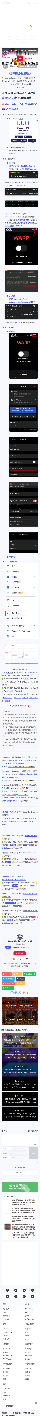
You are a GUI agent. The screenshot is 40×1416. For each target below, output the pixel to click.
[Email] (32, 1290)
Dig (4, 1312)
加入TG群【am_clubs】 (21, 688)
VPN (22, 22)
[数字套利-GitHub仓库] (6, 1404)
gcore (27, 1316)
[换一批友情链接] (8, 1383)
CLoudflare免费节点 (19, 694)
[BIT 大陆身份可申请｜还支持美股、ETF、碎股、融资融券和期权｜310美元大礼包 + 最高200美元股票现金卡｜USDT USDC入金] (7, 1210)
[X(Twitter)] (32, 1296)
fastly (27, 1312)
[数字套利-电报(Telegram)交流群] (23, 1404)
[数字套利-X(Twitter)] (32, 1407)
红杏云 (27, 1376)
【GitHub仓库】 (20, 87)
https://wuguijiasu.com (9, 879)
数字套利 (26, 966)
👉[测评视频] (30, 766)
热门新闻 (6, 1309)
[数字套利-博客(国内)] (36, 1404)
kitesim (27, 1339)
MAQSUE (8, 988)
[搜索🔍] (32, 3)
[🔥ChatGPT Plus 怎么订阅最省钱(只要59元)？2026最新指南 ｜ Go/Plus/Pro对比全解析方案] (7, 1235)
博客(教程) (6, 1395)
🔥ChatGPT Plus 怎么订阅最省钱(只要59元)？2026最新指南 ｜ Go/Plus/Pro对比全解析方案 (23, 1235)
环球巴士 (28, 1332)
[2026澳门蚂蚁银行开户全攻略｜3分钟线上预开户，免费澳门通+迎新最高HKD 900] (7, 1218)
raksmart (6, 1349)
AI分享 (7, 700)
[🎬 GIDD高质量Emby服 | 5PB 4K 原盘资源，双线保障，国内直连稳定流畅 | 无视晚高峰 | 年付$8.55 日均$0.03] (7, 1226)
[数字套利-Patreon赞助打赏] (9, 1407)
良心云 (5, 1376)
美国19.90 (6, 1389)
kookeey (28, 1352)
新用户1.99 (7, 791)
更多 (4, 1399)
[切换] (36, 2)
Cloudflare (9, 978)
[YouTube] (15, 1290)
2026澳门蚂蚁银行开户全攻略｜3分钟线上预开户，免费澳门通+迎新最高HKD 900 (23, 1219)
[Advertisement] (20, 1263)
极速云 (5, 1372)
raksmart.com (14, 788)
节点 (18, 974)
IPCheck (6, 1319)
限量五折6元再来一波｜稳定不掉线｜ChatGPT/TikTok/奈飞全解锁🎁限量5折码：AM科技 (23, 1202)
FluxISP (28, 1359)
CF (21, 978)
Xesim (27, 1336)
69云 (27, 1379)
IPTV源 (25, 697)
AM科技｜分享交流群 (21, 150)
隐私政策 (35, 1131)
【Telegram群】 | (26, 84)
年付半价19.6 (11, 794)
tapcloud (6, 1369)
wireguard (9, 983)
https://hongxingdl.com (30, 910)
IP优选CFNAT (30, 1319)
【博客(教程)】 (19, 691)
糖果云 (27, 1372)
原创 (8, 947)
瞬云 (4, 1379)
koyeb (5, 1336)
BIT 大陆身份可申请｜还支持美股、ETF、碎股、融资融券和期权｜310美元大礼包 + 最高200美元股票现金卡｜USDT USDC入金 (23, 1210)
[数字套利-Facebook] (18, 1407)
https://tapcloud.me (31, 835)
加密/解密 (6, 1316)
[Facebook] (15, 1296)
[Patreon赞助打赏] (7, 1296)
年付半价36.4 (22, 794)
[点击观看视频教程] (20, 669)
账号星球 (28, 1329)
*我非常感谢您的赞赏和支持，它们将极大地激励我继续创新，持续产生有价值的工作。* (20, 706)
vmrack (6, 1352)
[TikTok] (24, 1296)
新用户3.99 (17, 791)
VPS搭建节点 (33, 694)
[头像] (20, 937)
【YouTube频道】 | (14, 84)
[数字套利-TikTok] (26, 1407)
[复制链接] (26, 959)
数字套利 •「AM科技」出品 (24, 1413)
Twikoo (32, 1177)
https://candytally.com (30, 893)
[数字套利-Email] (31, 1404)
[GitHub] (7, 1290)
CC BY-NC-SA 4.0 (29, 963)
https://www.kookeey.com (16, 780)
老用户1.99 (27, 791)
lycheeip (28, 1349)
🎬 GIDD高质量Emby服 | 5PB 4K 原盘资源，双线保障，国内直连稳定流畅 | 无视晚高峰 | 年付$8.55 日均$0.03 (23, 1227)
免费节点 (30, 974)
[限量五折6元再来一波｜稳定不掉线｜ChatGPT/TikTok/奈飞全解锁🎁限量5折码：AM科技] (7, 1202)
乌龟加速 (28, 1369)
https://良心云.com (29, 812)
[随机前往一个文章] (28, 3)
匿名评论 (30, 1131)
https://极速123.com (29, 853)
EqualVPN (29, 1356)
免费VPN (17, 697)
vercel (5, 1329)
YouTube (10, 672)
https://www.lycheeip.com (16, 766)
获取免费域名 (7, 697)
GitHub (26, 679)
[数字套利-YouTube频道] (14, 1404)
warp (21, 118)
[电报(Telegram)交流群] (24, 1290)
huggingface (7, 1332)
